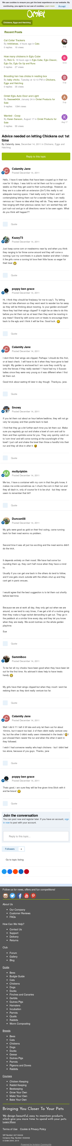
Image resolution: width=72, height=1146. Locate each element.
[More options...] (65, 171)
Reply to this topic (36, 156)
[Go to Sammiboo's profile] (6, 659)
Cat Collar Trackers (14, 40)
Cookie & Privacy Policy (33, 1129)
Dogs (12, 987)
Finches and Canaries (22, 994)
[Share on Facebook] (9, 871)
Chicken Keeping (19, 1081)
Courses (7, 1076)
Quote (14, 224)
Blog (12, 960)
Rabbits (14, 1020)
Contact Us (16, 929)
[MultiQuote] (5, 224)
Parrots (14, 1012)
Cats (37, 43)
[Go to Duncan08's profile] (6, 520)
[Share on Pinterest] (26, 871)
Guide (6, 967)
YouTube (26, 895)
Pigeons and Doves (20, 1065)
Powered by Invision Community (36, 1144)
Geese (13, 1054)
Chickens (15, 983)
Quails (13, 1016)
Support (14, 933)
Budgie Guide (17, 976)
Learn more (50, 5)
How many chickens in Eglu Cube (22, 56)
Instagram (5, 895)
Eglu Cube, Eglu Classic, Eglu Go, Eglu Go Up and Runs (30, 61)
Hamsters (15, 1005)
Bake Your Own (18, 1099)
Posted (25, 172)
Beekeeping (16, 1088)
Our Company (17, 909)
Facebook (19, 895)
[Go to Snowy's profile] (6, 409)
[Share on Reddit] (15, 871)
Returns (14, 940)
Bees (12, 972)
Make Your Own (18, 1096)
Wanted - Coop (12, 115)
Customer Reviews (20, 913)
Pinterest (33, 895)
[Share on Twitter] (4, 871)
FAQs (13, 917)
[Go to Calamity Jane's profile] (6, 170)
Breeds (6, 1030)
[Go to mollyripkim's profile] (6, 473)
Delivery (14, 936)
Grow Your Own (18, 1092)
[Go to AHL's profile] (64, 97)
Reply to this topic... (19, 836)
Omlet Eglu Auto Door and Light (21, 96)
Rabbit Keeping (18, 1085)
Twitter (12, 895)
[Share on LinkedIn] (21, 871)
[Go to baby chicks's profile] (64, 78)
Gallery (13, 956)
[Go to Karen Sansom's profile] (64, 117)
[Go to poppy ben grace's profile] (6, 290)
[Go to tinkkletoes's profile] (64, 42)
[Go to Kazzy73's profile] (6, 239)
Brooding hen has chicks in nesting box (25, 76)
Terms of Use (10, 1129)
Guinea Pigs (16, 1001)
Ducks (13, 991)
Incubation (15, 1009)
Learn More (9, 1122)
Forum (13, 953)
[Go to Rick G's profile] (64, 58)
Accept (62, 6)
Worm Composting (20, 1023)
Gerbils (13, 998)
